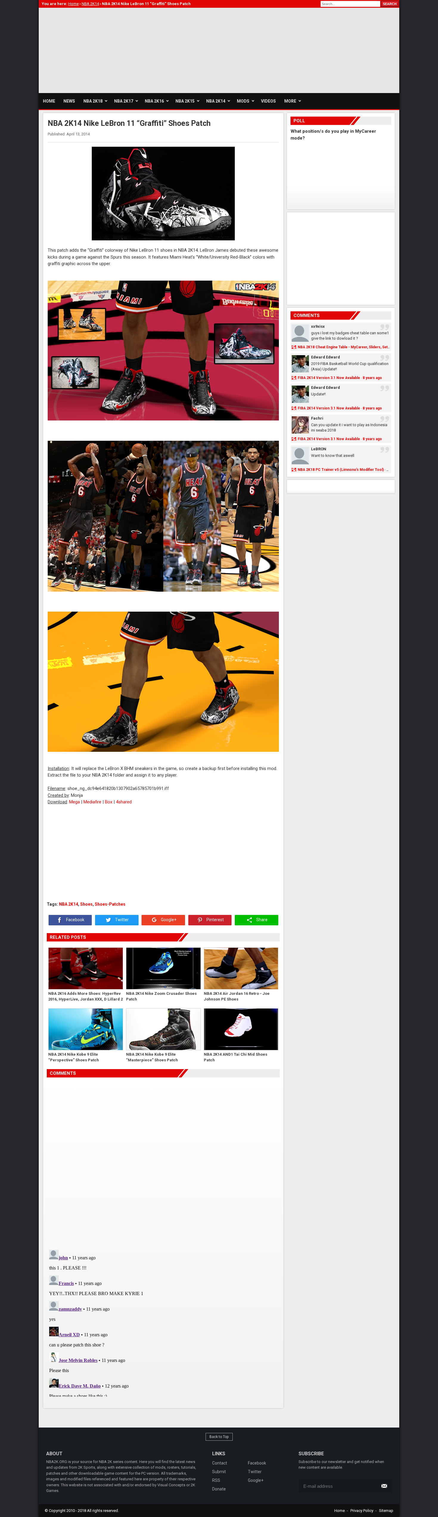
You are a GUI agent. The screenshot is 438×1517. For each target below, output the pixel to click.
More (290, 101)
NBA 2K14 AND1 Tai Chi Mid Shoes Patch (235, 1057)
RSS (216, 1480)
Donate (219, 1489)
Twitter (121, 920)
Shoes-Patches (110, 904)
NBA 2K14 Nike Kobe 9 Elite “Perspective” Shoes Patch (73, 1057)
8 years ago (372, 378)
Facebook (74, 920)
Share (261, 920)
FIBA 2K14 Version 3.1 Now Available (329, 378)
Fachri (317, 418)
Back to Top (219, 1437)
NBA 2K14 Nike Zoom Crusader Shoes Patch (161, 996)
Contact (219, 1463)
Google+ (168, 920)
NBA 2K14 (68, 904)
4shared (124, 802)
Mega (74, 802)
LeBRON (318, 449)
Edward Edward (325, 357)
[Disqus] (163, 1161)
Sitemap (386, 1510)
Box (108, 802)
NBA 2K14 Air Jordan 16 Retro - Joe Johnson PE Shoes (237, 996)
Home (339, 1510)
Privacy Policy (361, 1510)
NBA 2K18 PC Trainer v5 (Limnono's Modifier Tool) (341, 470)
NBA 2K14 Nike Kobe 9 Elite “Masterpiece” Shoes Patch (152, 1057)
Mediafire (92, 802)
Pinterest (215, 920)
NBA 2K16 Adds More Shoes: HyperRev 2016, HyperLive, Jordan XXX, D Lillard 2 (85, 996)
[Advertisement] (147, 49)
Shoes (86, 904)
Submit (219, 1471)
